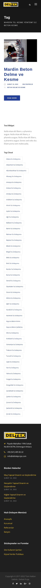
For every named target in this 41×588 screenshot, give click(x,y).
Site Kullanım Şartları (13, 550)
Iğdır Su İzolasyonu (12, 304)
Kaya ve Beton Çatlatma (14, 327)
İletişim (7, 532)
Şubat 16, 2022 (10, 478)
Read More (12, 98)
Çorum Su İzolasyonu (13, 402)
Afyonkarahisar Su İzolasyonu (16, 171)
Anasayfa (8, 519)
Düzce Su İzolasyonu (13, 292)
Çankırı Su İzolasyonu (13, 397)
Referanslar (9, 527)
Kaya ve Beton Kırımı (13, 321)
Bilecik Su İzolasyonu (13, 246)
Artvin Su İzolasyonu (13, 205)
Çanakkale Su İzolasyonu (14, 391)
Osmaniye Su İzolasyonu (14, 344)
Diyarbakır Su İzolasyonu (14, 286)
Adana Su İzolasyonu (13, 159)
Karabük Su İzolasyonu (14, 310)
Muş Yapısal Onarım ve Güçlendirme (20, 475)
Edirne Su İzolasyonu (13, 298)
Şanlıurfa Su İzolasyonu (14, 408)
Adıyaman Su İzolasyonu (14, 165)
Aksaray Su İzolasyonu (13, 176)
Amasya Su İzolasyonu (13, 182)
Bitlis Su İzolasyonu (12, 258)
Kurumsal (8, 523)
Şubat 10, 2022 (12, 84)
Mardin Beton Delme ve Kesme (18, 74)
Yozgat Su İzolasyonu (13, 379)
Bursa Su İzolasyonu (13, 275)
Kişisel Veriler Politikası (14, 554)
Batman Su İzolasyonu (13, 234)
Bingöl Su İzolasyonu (13, 252)
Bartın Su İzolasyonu (13, 228)
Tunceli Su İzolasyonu (13, 356)
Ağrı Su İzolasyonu (12, 217)
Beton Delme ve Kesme (16, 87)
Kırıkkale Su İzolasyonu (14, 339)
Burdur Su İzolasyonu (13, 269)
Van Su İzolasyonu (12, 368)
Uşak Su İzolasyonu (12, 362)
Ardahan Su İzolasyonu (14, 200)
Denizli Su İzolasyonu (13, 281)
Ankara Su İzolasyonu (13, 188)
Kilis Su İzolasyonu (12, 333)
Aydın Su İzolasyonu (13, 211)
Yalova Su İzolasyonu (13, 373)
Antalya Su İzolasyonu (13, 194)
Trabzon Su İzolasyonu (14, 350)
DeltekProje (28, 84)
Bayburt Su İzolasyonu (14, 240)
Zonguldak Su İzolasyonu (14, 385)
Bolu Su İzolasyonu (12, 263)
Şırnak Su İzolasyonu (13, 414)
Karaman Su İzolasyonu (14, 315)
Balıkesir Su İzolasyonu (14, 223)
